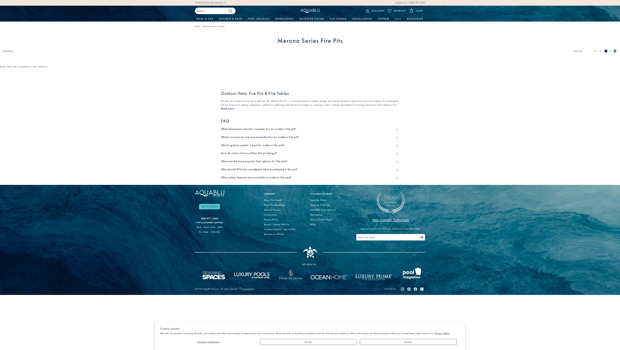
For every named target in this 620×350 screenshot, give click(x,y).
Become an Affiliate (274, 234)
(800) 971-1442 (416, 2)
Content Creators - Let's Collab (279, 229)
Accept (308, 341)
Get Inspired (316, 214)
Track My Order (318, 200)
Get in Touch (209, 206)
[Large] (606, 51)
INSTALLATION (362, 18)
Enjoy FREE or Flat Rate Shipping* (235, 2)
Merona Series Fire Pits (214, 26)
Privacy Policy (442, 333)
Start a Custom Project (321, 219)
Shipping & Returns (320, 205)
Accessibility (247, 289)
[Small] (610, 51)
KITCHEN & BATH (230, 18)
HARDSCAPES (284, 18)
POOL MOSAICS (259, 18)
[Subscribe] (421, 238)
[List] (615, 51)
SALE (398, 18)
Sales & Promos (272, 209)
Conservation (270, 214)
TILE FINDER (338, 18)
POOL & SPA (205, 18)
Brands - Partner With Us (276, 224)
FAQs (313, 224)
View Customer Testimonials (390, 220)
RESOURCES (415, 18)
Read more (227, 108)
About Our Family (273, 200)
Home (198, 26)
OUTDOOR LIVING (311, 18)
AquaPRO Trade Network (323, 209)
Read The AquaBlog (274, 205)
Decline (408, 341)
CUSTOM (383, 18)
